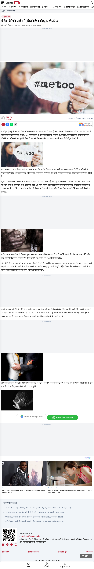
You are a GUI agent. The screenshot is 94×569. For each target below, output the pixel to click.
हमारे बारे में (5, 551)
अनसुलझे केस (11, 11)
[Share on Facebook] (7, 124)
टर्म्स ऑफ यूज (62, 551)
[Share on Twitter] (15, 124)
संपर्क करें (89, 551)
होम (4, 11)
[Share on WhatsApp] (11, 124)
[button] (3, 7)
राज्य (45, 7)
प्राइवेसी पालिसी (33, 551)
